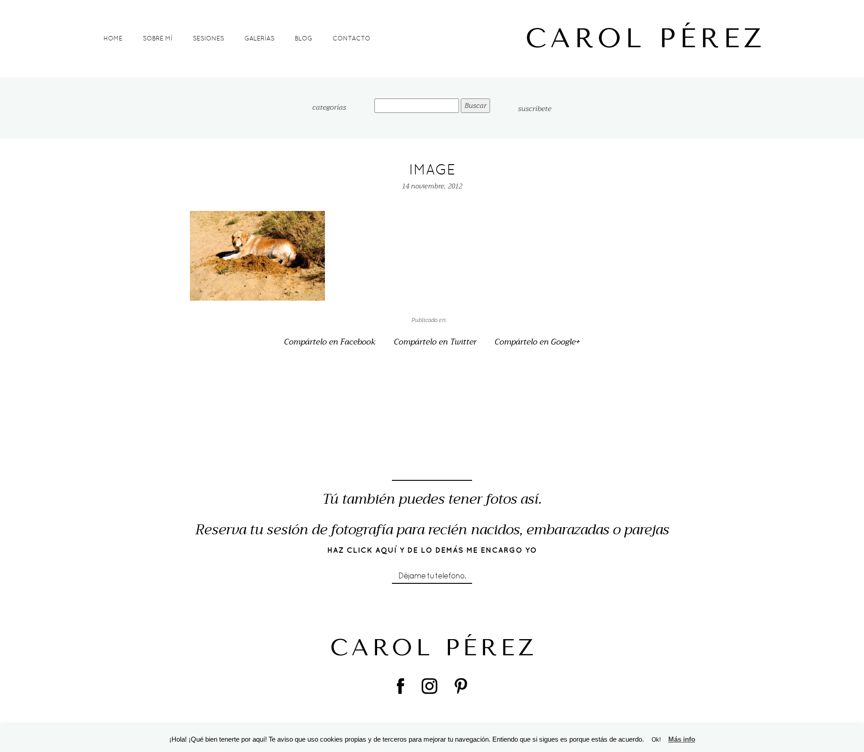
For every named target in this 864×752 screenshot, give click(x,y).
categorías (329, 107)
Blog (303, 38)
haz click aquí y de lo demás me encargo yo (432, 550)
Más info (681, 739)
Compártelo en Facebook (330, 342)
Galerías (259, 38)
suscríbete (534, 109)
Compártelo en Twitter (435, 342)
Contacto (351, 38)
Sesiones (208, 38)
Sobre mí (157, 38)
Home (113, 38)
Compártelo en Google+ (537, 342)
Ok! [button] (656, 739)
